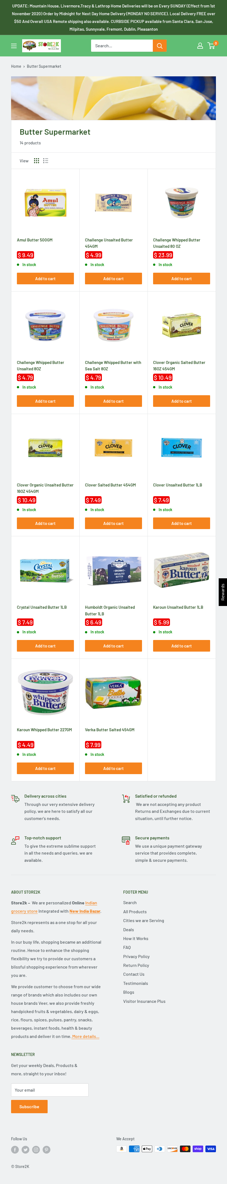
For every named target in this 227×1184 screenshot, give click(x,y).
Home (16, 66)
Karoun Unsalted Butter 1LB (178, 607)
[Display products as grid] (36, 160)
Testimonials (135, 983)
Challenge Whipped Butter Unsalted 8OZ (40, 365)
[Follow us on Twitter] (25, 1149)
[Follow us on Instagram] (36, 1149)
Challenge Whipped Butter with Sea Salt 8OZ (113, 365)
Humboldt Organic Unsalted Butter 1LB (110, 610)
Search (130, 902)
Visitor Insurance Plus (144, 1001)
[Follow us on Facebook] (15, 1149)
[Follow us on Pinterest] (46, 1149)
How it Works (135, 938)
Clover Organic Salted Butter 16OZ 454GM (179, 365)
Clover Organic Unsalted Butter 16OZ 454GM (45, 487)
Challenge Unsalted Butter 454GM (109, 242)
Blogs (128, 992)
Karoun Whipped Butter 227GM (44, 729)
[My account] (200, 46)
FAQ (127, 947)
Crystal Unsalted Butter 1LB (42, 607)
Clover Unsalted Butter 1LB (177, 484)
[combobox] (122, 46)
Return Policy (136, 965)
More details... (85, 1036)
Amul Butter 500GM (35, 239)
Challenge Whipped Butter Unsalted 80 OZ (176, 242)
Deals (128, 929)
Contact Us (134, 974)
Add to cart (45, 278)
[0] (211, 45)
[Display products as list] (45, 160)
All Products (135, 911)
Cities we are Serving (143, 920)
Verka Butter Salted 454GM (110, 729)
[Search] (160, 46)
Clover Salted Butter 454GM (110, 484)
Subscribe (29, 1106)
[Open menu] (14, 46)
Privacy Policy (136, 956)
